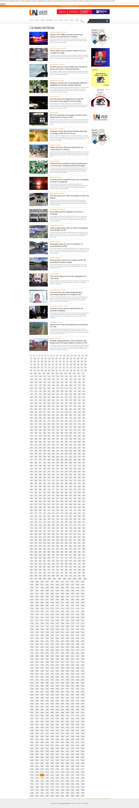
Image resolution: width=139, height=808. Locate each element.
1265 (52, 650)
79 (74, 367)
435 (79, 448)
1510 (67, 715)
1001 (54, 579)
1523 (77, 718)
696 (84, 507)
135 (75, 379)
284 (44, 415)
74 (56, 367)
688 (49, 507)
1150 (82, 617)
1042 (36, 590)
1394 (36, 686)
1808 (72, 796)
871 (53, 549)
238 (71, 403)
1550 (47, 727)
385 (31, 439)
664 (57, 501)
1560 (42, 730)
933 (40, 564)
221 (53, 400)
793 (53, 531)
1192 (72, 629)
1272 (31, 653)
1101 (57, 605)
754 (53, 522)
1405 (36, 689)
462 (84, 454)
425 (36, 448)
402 (49, 442)
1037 (67, 587)
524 (71, 468)
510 (66, 465)
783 (66, 528)
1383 (36, 683)
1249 (82, 644)
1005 (74, 579)
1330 (47, 668)
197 (62, 394)
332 (84, 424)
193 (44, 394)
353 (62, 430)
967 (75, 570)
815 (36, 537)
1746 (36, 781)
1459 (31, 704)
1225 (72, 638)
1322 (62, 665)
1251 (36, 647)
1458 (82, 701)
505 (44, 465)
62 (71, 364)
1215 (77, 635)
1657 (31, 757)
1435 (77, 695)
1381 (82, 680)
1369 (77, 677)
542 (36, 474)
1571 (42, 733)
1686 (67, 763)
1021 (42, 584)
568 (36, 480)
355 (71, 430)
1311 (62, 662)
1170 (72, 623)
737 (36, 519)
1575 (62, 733)
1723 (31, 775)
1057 (57, 593)
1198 (47, 632)
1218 (36, 638)
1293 (82, 656)
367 (66, 433)
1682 (47, 763)
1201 (62, 632)
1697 (67, 766)
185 (66, 391)
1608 (62, 742)
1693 (47, 766)
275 (62, 412)
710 (31, 513)
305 (79, 418)
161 (75, 385)
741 (53, 519)
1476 (62, 706)
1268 (67, 650)
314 (62, 421)
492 (44, 462)
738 (40, 519)
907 (40, 558)
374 (40, 436)
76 (63, 367)
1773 (62, 787)
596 (44, 486)
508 (57, 465)
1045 (52, 590)
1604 (42, 742)
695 (79, 507)
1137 (72, 614)
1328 (36, 668)
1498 (62, 712)
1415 (31, 692)
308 (36, 421)
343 (75, 427)
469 (57, 457)
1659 (42, 757)
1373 (42, 680)
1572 (47, 733)
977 (62, 573)
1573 (52, 733)
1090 (57, 602)
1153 (42, 620)
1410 (62, 689)
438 (36, 451)
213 (75, 397)
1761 (57, 784)
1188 (52, 629)
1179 (62, 626)
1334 (67, 668)
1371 (31, 680)
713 (44, 513)
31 (74, 358)
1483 (42, 709)
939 (66, 564)
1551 (52, 727)
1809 (77, 796)
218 (40, 400)
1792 (47, 793)
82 (85, 367)
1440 (47, 698)
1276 (52, 653)
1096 (31, 605)
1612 (82, 742)
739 (44, 519)
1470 (31, 706)
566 (84, 477)
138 (31, 382)
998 (40, 579)
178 (36, 391)
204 (36, 397)
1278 (62, 653)
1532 (67, 721)
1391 (77, 683)
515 (31, 468)
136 (79, 379)
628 (71, 492)
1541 (57, 724)
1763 (67, 784)
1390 (72, 683)
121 (71, 376)
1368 (72, 677)
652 (62, 498)
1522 (72, 718)
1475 (57, 706)
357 (79, 430)
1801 (36, 796)
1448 (31, 701)
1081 (67, 599)
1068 (57, 596)
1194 (82, 629)
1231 (47, 641)
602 (71, 486)
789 (36, 531)
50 (85, 361)
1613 (31, 745)
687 (44, 507)
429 (53, 448)
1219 (42, 638)
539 (79, 471)
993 (75, 576)
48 (78, 361)
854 (36, 546)
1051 (82, 590)
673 (40, 504)
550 (71, 474)
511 (71, 465)
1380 (77, 680)
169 (53, 388)
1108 (36, 608)
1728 (57, 775)
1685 (62, 763)
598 (53, 486)
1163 (36, 623)
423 (84, 445)
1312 (67, 662)
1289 (62, 656)
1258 (72, 647)
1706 (57, 769)
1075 (36, 599)
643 (79, 495)
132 (62, 379)
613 (62, 489)
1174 (36, 626)
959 (40, 570)
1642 (67, 751)
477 (36, 460)
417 (57, 445)
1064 (36, 596)
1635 (31, 751)
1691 (36, 766)
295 (36, 418)
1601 (82, 739)
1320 (52, 665)
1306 (36, 662)
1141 (36, 617)
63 (74, 364)
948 (49, 567)
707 (75, 510)
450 (31, 454)
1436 (82, 695)
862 (71, 546)
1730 (67, 775)
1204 (77, 632)
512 (75, 465)
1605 (47, 742)
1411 (67, 689)
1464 (57, 704)
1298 (52, 659)
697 (31, 510)
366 (62, 433)
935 (49, 564)
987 (49, 576)
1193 (77, 629)
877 (79, 549)
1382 (31, 683)
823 (71, 537)
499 (75, 462)
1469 (82, 704)
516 (36, 468)
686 (40, 507)
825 (79, 537)
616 (75, 489)
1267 (62, 650)
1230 (42, 641)
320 (31, 424)
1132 (47, 614)
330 (75, 424)
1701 (31, 769)
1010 (42, 582)
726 (44, 516)
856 (44, 546)
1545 (77, 724)
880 (36, 552)
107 (65, 373)
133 (66, 379)
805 (49, 534)
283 (40, 415)
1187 (47, 629)
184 (62, 391)
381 (71, 436)
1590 (82, 736)
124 (84, 376)
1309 (52, 662)
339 (57, 427)
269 (36, 412)
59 (60, 364)
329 (71, 424)
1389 (67, 683)
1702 (36, 769)
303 (71, 418)
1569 (31, 733)
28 (63, 358)
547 (57, 474)
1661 (52, 757)
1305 (31, 662)
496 (62, 462)
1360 (31, 677)
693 (71, 507)
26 (56, 358)
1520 (62, 718)
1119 (36, 611)
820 (57, 537)
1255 (57, 647)
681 (75, 504)
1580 (31, 736)
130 (53, 379)
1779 (36, 790)
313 (57, 421)
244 (40, 406)
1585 (57, 736)
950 (57, 567)
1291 (72, 656)
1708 (67, 769)
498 (71, 462)
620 (36, 492)
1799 (82, 793)
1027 (72, 584)
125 (31, 379)
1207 (36, 635)
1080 (62, 599)
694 (75, 507)
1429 (47, 695)
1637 (42, 751)
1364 (52, 677)
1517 (47, 718)
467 (49, 457)
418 (62, 445)
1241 (42, 644)
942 (79, 564)
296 (40, 418)
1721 (77, 772)
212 (71, 397)
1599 (72, 739)
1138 (77, 614)
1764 (72, 784)
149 (79, 382)
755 (57, 522)
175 (79, 388)
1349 (31, 674)
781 (57, 528)
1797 (72, 793)
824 (75, 537)
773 (79, 525)
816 (40, 537)
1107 (31, 608)
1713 (36, 772)
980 (75, 573)
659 (36, 501)
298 (49, 418)
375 (44, 436)
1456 (72, 701)
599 (57, 486)
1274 (42, 653)
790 (40, 531)
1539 (47, 724)
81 (82, 367)
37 (38, 361)
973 (44, 573)
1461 (42, 704)
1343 (57, 671)
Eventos (71, 20)
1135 (62, 614)
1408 (52, 689)
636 (49, 495)
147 (71, 382)
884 (53, 552)
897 (53, 555)
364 (53, 433)
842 (40, 543)
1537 (36, 724)
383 (79, 436)
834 (62, 540)
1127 (77, 611)
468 (53, 457)
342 (71, 427)
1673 (57, 760)
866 (31, 549)
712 (40, 513)
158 (62, 385)
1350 (36, 674)
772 (75, 525)
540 (84, 471)
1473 (47, 706)
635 (44, 495)
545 (49, 474)
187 (75, 391)
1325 (77, 665)
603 (75, 486)
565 (79, 477)
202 (84, 394)
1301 (67, 659)
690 (57, 507)
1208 (42, 635)
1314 (77, 662)
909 (49, 558)
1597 (62, 739)
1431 (57, 695)
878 (84, 549)
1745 (31, 781)
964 (62, 570)
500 (79, 462)
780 (53, 528)
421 (75, 445)
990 (62, 576)
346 (31, 430)
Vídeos (77, 20)
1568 (82, 730)
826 (84, 537)
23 (45, 358)
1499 (67, 712)
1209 (47, 635)
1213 (67, 635)
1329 (42, 668)
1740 (62, 778)
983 (31, 576)
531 (44, 471)
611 (53, 489)
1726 (47, 775)
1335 (72, 668)
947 (44, 567)
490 (36, 462)
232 (44, 403)
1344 (62, 671)
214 (79, 397)
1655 (77, 754)
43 (60, 361)
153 (40, 385)
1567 (77, 730)
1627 (47, 748)
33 (82, 358)
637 (53, 495)
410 (84, 442)
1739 (57, 778)
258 (44, 409)
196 (57, 394)
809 (66, 534)
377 (53, 436)
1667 (82, 757)
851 (79, 543)
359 (31, 433)
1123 (57, 611)
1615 (42, 745)
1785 (67, 790)
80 (78, 367)
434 (75, 448)
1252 (42, 647)
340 (62, 427)
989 (57, 576)
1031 (36, 587)
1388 (62, 683)
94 (71, 370)
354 (66, 430)
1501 (77, 712)
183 (57, 391)
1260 (82, 647)
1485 (52, 709)
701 (49, 510)
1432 (62, 695)
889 (75, 552)
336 (44, 427)
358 (84, 430)
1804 (52, 796)
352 (57, 430)
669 (79, 501)
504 (40, 465)
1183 (82, 626)
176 (84, 388)
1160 (77, 620)
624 (53, 492)
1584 (52, 736)
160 (71, 385)
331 (79, 424)
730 (62, 516)
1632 (72, 748)
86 (42, 370)
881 (40, 552)
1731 (72, 775)
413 (40, 445)
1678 (82, 760)
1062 (82, 593)
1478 (72, 706)
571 (49, 480)
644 (84, 495)
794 (57, 531)
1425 (82, 692)
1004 (69, 579)
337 (49, 427)
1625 (36, 748)
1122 (52, 611)
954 (75, 567)
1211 (57, 635)
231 (40, 403)
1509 (62, 715)
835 (66, 540)
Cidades (42, 20)
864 (79, 546)
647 (40, 498)
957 (31, 570)
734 (79, 516)
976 (57, 573)
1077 (47, 599)
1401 (72, 686)
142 (49, 382)
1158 (67, 620)
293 (84, 415)
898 (57, 555)
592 (84, 483)
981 (79, 573)
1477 (67, 706)
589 (71, 483)
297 (44, 418)
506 (49, 465)
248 (57, 406)
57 (53, 364)
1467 (72, 704)
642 (75, 495)
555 (36, 477)
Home (31, 20)
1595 (52, 739)
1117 (82, 608)
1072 (77, 596)
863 (75, 546)
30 (71, 358)
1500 (72, 712)
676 (53, 504)
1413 (77, 689)
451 (36, 454)
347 (36, 430)
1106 (82, 605)
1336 (77, 668)
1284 (36, 656)
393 (66, 439)
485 (71, 460)
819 (53, 537)
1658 (36, 757)
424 (31, 448)
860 (62, 546)
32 (78, 358)
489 (31, 462)
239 (75, 403)
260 (53, 409)
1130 (36, 614)
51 (31, 364)
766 (49, 525)
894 (40, 555)
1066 (47, 596)
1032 (42, 587)
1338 (31, 671)
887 (66, 552)
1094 (77, 602)
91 (60, 370)
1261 (31, 650)
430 (57, 448)
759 (75, 522)
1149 (77, 617)
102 (44, 373)
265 (75, 409)
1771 (52, 787)
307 (31, 421)
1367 (67, 677)
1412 (72, 689)
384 (84, 436)
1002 (59, 579)
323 (44, 424)
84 (34, 370)
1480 (82, 706)
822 (66, 537)
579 (84, 480)
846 (57, 543)
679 (66, 504)
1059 (67, 593)
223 (62, 400)
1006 (79, 579)
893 (36, 555)
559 (53, 477)
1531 (62, 721)
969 (84, 570)
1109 (42, 608)
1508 (57, 715)
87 (45, 370)
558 (49, 477)
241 (84, 403)
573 (57, 480)
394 (71, 439)
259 (49, 409)
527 (84, 468)
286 (53, 415)
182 (53, 391)
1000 (49, 579)
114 (40, 376)
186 (71, 391)
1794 (57, 793)
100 (35, 373)
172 (66, 388)
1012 (52, 582)
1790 (36, 793)
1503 (31, 715)
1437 (31, 698)
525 (75, 468)
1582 (42, 736)
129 (49, 379)
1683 (52, 763)
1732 (77, 775)
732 (71, 516)
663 (53, 501)
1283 (31, 656)
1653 (67, 754)
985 (40, 576)
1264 (47, 650)
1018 (82, 582)
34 (85, 358)
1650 (52, 754)
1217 (31, 638)
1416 (36, 692)
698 (36, 510)
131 (57, 379)
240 (79, 403)
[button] (61, 11)
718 (66, 513)
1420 (57, 692)
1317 (36, 665)
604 (79, 486)
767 (53, 525)
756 (62, 522)
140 (40, 382)
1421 (62, 692)
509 (62, 465)
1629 (57, 748)
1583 (47, 736)
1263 (42, 650)
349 (44, 430)
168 (49, 388)
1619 (62, 745)
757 (66, 522)
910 (53, 558)
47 (74, 361)
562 (66, 477)
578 (79, 480)
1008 (31, 582)
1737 (47, 778)
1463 (52, 704)
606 (31, 489)
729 (57, 516)
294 (31, 418)
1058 (62, 593)
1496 (52, 712)
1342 (52, 671)
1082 (72, 599)
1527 (42, 721)
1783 (57, 790)
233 (49, 403)
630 (79, 492)
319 (84, 421)
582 (40, 483)
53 (38, 364)
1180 (67, 626)
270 (40, 412)
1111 (52, 608)
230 (36, 403)
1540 (52, 724)
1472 (42, 706)
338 (53, 427)
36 (34, 361)
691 (62, 507)
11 (61, 355)
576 (71, 480)
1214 (72, 635)
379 (62, 436)
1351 (42, 674)
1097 (36, 605)
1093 (72, 602)
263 (66, 409)
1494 (42, 712)
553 (84, 474)
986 (44, 576)
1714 (42, 772)
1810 (82, 796)
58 (56, 364)
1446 (77, 698)
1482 (36, 709)
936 (53, 564)
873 (62, 549)
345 (84, 427)
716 (57, 513)
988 (53, 576)
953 (71, 567)
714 (49, 513)
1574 (57, 733)
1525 (31, 721)
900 (66, 555)
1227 (82, 638)
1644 (77, 751)
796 (66, 531)
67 (31, 367)
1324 (72, 665)
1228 (31, 641)
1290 (67, 656)
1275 (47, 653)
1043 (42, 590)
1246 (67, 644)
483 (62, 460)
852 (84, 543)
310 (44, 421)
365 (57, 433)
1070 (67, 596)
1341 (47, 671)
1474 (52, 706)
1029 (82, 584)
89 (53, 370)
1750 (57, 781)
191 (36, 394)
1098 (42, 605)
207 (49, 397)
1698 (72, 766)
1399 (62, 686)
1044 (47, 590)
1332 (57, 668)
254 (84, 406)
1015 (67, 582)
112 (31, 376)
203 (31, 397)
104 (52, 373)
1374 (47, 680)
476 (31, 460)
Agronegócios (49, 20)
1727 (52, 775)
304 (75, 418)
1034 (52, 587)
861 (66, 546)
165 (36, 388)
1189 (57, 629)
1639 (52, 751)
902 (75, 555)
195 (53, 394)
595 (40, 486)
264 (71, 409)
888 (71, 552)
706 (71, 510)
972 (40, 573)
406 (66, 442)
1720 (72, 772)
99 (31, 373)
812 (79, 534)
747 (79, 519)
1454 (62, 701)
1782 (52, 790)
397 (84, 439)
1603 (36, 742)
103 (48, 373)
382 (75, 436)
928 (75, 561)
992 (71, 576)
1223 (62, 638)
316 (71, 421)
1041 (31, 590)
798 (75, 531)
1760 (52, 784)
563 (71, 477)
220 (49, 400)
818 (49, 537)
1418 (47, 692)
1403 (82, 686)
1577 (72, 733)
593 (31, 486)
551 (75, 474)
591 (79, 483)
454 (49, 454)
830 (44, 540)
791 (44, 531)
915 (75, 558)
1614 (36, 745)
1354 (57, 674)
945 (36, 567)
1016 (72, 582)
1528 (47, 721)
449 (84, 451)
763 (36, 525)
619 (31, 492)
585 (53, 483)
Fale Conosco (82, 20)
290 (71, 415)
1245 (62, 644)
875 (71, 549)
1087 (42, 602)
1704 (47, 769)
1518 (52, 718)
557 (44, 477)
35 (31, 361)
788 (31, 531)
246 (49, 406)
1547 (31, 727)
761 (84, 522)
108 (70, 373)
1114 (67, 608)
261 (57, 409)
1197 (42, 632)
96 (78, 370)
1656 (82, 754)
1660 (47, 757)
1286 (47, 656)
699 (40, 510)
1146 (62, 617)
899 (62, 555)
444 (62, 451)
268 (31, 412)
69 (38, 367)
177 (31, 391)
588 (66, 483)
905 (31, 558)
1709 (72, 769)
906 (36, 558)
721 (79, 513)
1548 (36, 727)
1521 (67, 718)
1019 (31, 584)
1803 (47, 796)
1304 (82, 659)
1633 (77, 748)
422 (79, 445)
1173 (31, 626)
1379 (72, 680)
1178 (57, 626)
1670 (42, 760)
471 (66, 457)
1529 (52, 721)
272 (49, 412)
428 (49, 448)
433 (71, 448)
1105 (77, 605)
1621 (72, 745)
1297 (47, 659)
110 (78, 373)
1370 (82, 677)
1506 (47, 715)
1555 (72, 727)
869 (44, 549)
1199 (52, 632)
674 (44, 504)
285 (49, 415)
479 (44, 460)
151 (31, 385)
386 (36, 439)
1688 (77, 763)
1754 (77, 781)
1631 (67, 748)
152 (36, 385)
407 (71, 442)
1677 (77, 760)
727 (49, 516)
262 (62, 409)
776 (36, 528)
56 (49, 364)
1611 (77, 742)
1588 (72, 736)
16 (79, 355)
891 (84, 552)
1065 (42, 596)
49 (82, 361)
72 (49, 367)
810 (71, 534)
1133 (52, 614)
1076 (42, 599)
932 (36, 564)
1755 (82, 781)
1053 (36, 593)
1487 (62, 709)
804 (44, 534)
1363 (47, 677)
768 (57, 525)
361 (40, 433)
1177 (52, 626)
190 (31, 394)
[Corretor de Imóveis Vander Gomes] (100, 37)
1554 (67, 727)
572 (53, 480)
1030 (31, 587)
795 (62, 531)
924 (57, 561)
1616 (47, 745)
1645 (82, 751)
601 (66, 486)
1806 (62, 796)
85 (38, 370)
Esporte (37, 20)
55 (45, 364)
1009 (36, 582)
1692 (42, 766)
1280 (72, 653)
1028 (77, 584)
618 (84, 489)
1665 (72, 757)
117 (53, 376)
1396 (47, 686)
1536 (31, 724)
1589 (77, 736)
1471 (36, 706)
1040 (82, 587)
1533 (72, 721)
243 (36, 406)
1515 (36, 718)
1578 (77, 733)
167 (44, 388)
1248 (77, 644)
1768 (36, 787)
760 (79, 522)
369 (75, 433)
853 (31, 546)
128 (44, 379)
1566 (72, 730)
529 (36, 471)
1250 (31, 647)
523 (66, 468)
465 (40, 457)
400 (40, 442)
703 (57, 510)
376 (49, 436)
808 (62, 534)
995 (84, 576)
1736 (42, 778)
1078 (52, 599)
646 (36, 498)
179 (40, 391)
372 (31, 436)
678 (62, 504)
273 (53, 412)
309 (40, 421)
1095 (82, 602)
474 (79, 457)
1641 (62, 751)
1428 (42, 695)
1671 (47, 760)
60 (63, 364)
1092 (67, 602)
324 (49, 424)
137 (84, 379)
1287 (52, 656)
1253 (47, 647)
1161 (82, 620)
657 (84, 498)
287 (57, 415)
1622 (77, 745)
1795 (62, 793)
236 (62, 403)
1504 (36, 715)
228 (84, 400)
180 (44, 391)
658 (31, 501)
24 (49, 358)
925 (62, 561)
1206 (31, 635)
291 (75, 415)
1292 (77, 656)
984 (36, 576)
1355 (62, 674)
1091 (62, 602)
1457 (77, 701)
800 (84, 531)
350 (49, 430)
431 (62, 448)
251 (71, 406)
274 (57, 412)
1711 (82, 769)
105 (57, 373)
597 (49, 486)
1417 (42, 692)
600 (62, 486)
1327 (31, 668)
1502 (82, 712)
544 (44, 474)
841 (36, 543)
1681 (42, 763)
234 (53, 403)
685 (36, 507)
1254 (52, 647)
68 (34, 367)
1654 (72, 754)
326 (57, 424)
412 (36, 445)
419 (66, 445)
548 (62, 474)
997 (36, 579)
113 (36, 376)
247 (53, 406)
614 (66, 489)
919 (36, 561)
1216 (82, 635)
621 (40, 492)
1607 (57, 742)
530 (40, 471)
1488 (67, 709)
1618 (57, 745)
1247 (72, 644)
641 (71, 495)
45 (67, 361)
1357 (72, 674)
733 (75, 516)
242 (31, 406)
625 (57, 492)
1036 (62, 587)
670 (84, 501)
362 (44, 433)
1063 (31, 596)
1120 (42, 611)
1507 (52, 715)
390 (53, 439)
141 (44, 382)
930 (84, 561)
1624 (31, 748)
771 (71, 525)
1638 (47, 751)
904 (84, 555)
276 (66, 412)
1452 (52, 701)
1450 (42, 701)
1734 (31, 778)
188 (79, 391)
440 (44, 451)
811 (75, 534)
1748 (47, 781)
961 (49, 570)
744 (66, 519)
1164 (42, 623)
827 (31, 540)
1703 (42, 769)
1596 (57, 739)
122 (75, 376)
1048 (67, 590)
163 (84, 385)
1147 (67, 617)
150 (84, 382)
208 (53, 397)
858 (53, 546)
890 (79, 552)
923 (53, 561)
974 (49, 573)
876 (75, 549)
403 (53, 442)
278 (75, 412)
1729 (62, 775)
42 (56, 361)
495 (57, 462)
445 (66, 451)
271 (44, 412)
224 (66, 400)
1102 (62, 605)
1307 (42, 662)
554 (31, 477)
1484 (47, 709)
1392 (82, 683)
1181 (72, 626)
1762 (62, 784)
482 (57, 460)
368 (71, 433)
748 (84, 519)
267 (84, 409)
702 (53, 510)
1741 (67, 778)
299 (53, 418)
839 (84, 540)
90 (56, 370)
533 (53, 471)
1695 (57, 766)
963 (57, 570)
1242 (47, 644)
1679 (31, 763)
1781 (47, 790)
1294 (31, 659)
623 (49, 492)
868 (40, 549)
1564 (62, 730)
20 (34, 358)
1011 (47, 582)
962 (53, 570)
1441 (52, 698)
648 (44, 498)
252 (75, 406)
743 (62, 519)
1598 (67, 739)
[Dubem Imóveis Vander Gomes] (100, 57)
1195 (31, 632)
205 (40, 397)
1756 (31, 784)
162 (79, 385)
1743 (77, 778)
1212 (62, 635)
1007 (84, 579)
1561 (47, 730)
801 (31, 534)
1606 (52, 742)
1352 (47, 674)
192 (40, 394)
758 (71, 522)
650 (53, 498)
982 (84, 573)
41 (53, 361)
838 (79, 540)
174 (75, 388)
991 (66, 576)
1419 (52, 692)
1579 (82, 733)
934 (44, 564)
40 (49, 361)
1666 (77, 757)
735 (84, 516)
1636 (36, 751)
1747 (42, 781)
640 (66, 495)
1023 (52, 584)
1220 (47, 638)
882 (44, 552)
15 (75, 355)
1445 (72, 698)
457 (62, 454)
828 (36, 540)
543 (40, 474)
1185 (36, 629)
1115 (72, 608)
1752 (67, 781)
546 (53, 474)
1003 (64, 579)
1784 (62, 790)
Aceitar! (3, 4)
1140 (31, 617)
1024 (57, 584)
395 (75, 439)
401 (44, 442)
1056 (52, 593)
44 (63, 361)
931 (31, 564)
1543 (67, 724)
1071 (72, 596)
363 (49, 433)
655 (75, 498)
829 (40, 540)
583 (44, 483)
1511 (72, 715)
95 (74, 370)
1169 (67, 623)
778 (44, 528)
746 (75, 519)
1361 (36, 677)
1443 (62, 698)
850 (75, 543)
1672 (52, 760)
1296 (42, 659)
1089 (52, 602)
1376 (57, 680)
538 (75, 471)
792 (49, 531)
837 (75, 540)
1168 (62, 623)
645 (31, 498)
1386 (52, 683)
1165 (47, 623)
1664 (67, 757)
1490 (77, 709)
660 (40, 501)
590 (75, 483)
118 (57, 376)
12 (64, 355)
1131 (42, 614)
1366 (62, 677)
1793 (52, 793)
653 (66, 498)
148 (75, 382)
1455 (67, 701)
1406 (42, 689)
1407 (47, 689)
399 (36, 442)
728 (53, 516)
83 (31, 370)
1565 (67, 730)
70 (42, 367)
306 (84, 418)
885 (57, 552)
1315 (82, 662)
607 (36, 489)
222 (57, 400)
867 (36, 549)
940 (71, 564)
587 (62, 483)
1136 (67, 614)
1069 (62, 596)
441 (49, 451)
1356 (67, 674)
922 (49, 561)
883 (49, 552)
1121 (47, 611)
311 (49, 421)
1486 (57, 709)
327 (62, 424)
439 (40, 451)
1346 (72, 671)
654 (71, 498)
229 (31, 403)
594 (36, 486)
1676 (72, 760)
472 (71, 457)
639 (62, 495)
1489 (72, 709)
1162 (31, 623)
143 (53, 382)
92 (63, 370)
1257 (67, 647)
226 (75, 400)
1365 (57, 677)
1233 (57, 641)
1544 (72, 724)
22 (42, 358)
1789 (31, 793)
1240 (36, 644)
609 (44, 489)
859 (57, 546)
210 (62, 397)
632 (31, 495)
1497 (57, 712)
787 (84, 528)
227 (79, 400)
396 (79, 439)
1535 (82, 721)
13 (68, 355)
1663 (62, 757)
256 (36, 409)
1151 (31, 620)
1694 (52, 766)
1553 (62, 727)
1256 (62, 647)
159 (66, 385)
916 (79, 558)
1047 (62, 590)
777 (40, 528)
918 (31, 561)
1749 (52, 781)
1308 (47, 662)
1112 (57, 608)
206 (44, 397)
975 (53, 573)
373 (36, 436)
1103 (67, 605)
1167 (57, 623)
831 (49, 540)
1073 (82, 596)
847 (62, 543)
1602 (31, 742)
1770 (47, 787)
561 (62, 477)
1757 (36, 784)
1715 (47, 772)
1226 (77, 638)
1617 (52, 745)
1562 (52, 730)
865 (84, 546)
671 (31, 504)
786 (79, 528)
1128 (82, 611)
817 (44, 537)
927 (71, 561)
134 (71, 379)
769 (62, 525)
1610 (72, 742)
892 (31, 555)
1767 (31, 787)
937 (57, 564)
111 (83, 373)
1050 (77, 590)
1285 (42, 656)
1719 (67, 772)
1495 (47, 712)
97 (82, 370)
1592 (36, 739)
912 (62, 558)
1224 (67, 638)
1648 (42, 754)
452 (40, 454)
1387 (57, 683)
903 (79, 555)
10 (57, 355)
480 (49, 460)
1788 (82, 790)
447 (75, 451)
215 (84, 397)
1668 (31, 760)
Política (61, 20)
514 (84, 465)
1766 (82, 784)
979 (71, 573)
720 (75, 513)
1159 (72, 620)
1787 (77, 790)
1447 (82, 698)
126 (36, 379)
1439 (42, 698)
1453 (57, 701)
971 (36, 573)
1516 (42, 718)
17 (82, 355)
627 (66, 492)
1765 (77, 784)
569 (40, 480)
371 (84, 433)
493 (49, 462)
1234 (62, 641)
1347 (77, 671)
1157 (62, 620)
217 (36, 400)
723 (31, 516)
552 (79, 474)
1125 (67, 611)
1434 (72, 695)
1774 (67, 787)
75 (60, 367)
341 (66, 427)
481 (53, 460)
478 (40, 460)
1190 (62, 629)
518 (44, 468)
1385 (47, 683)
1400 (67, 686)
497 (66, 462)
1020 (36, 584)
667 (71, 501)
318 (79, 421)
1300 (62, 659)
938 (62, 564)
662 (49, 501)
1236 (72, 641)
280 (84, 412)
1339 (36, 671)
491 (40, 462)
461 (79, 454)
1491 (82, 709)
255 (31, 409)
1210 (52, 635)
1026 (67, 584)
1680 (36, 763)
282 (36, 415)
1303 (77, 659)
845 (53, 543)
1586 (62, 736)
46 (71, 361)
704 (62, 510)
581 (36, 483)
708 (79, 510)
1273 (36, 653)
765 (44, 525)
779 (49, 528)
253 (79, 406)
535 (62, 471)
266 (79, 409)
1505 (42, 715)
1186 (42, 629)
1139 (82, 614)
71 (45, 367)
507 (53, 465)
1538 (42, 724)
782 (62, 528)
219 (44, 400)
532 (49, 471)
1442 (57, 698)
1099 (47, 605)
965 (66, 570)
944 (31, 567)
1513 (82, 715)
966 (71, 570)
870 (49, 549)
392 (62, 439)
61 (67, 364)
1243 (52, 644)
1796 (67, 793)
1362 (42, 677)
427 (44, 448)
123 (79, 376)
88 (49, 370)
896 (49, 555)
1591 (31, 739)
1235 (67, 641)
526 (79, 468)
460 (75, 454)
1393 (31, 686)
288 (62, 415)
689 (53, 507)
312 (53, 421)
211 (66, 397)
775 (31, 528)
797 (71, 531)
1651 (57, 754)
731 (66, 516)
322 (40, 424)
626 (62, 492)
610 (49, 489)
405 (62, 442)
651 (57, 498)
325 (53, 424)
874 (66, 549)
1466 (67, 704)
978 (66, 573)
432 (66, 448)
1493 (36, 712)
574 (62, 480)
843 (44, 543)
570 (44, 480)
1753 (72, 781)
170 (57, 388)
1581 (36, 736)
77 (67, 367)
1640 (57, 751)
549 (66, 474)
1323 (67, 665)
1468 (77, 704)
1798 (77, 793)
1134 (57, 614)
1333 (62, 668)
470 (62, 457)
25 (53, 358)
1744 (82, 778)
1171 (77, 623)
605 (84, 486)
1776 (77, 787)
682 (79, 504)
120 (66, 376)
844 (49, 543)
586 (57, 483)
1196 (36, 632)
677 (57, 504)
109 (74, 373)
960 (44, 570)
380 (66, 436)
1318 (42, 665)
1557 (82, 727)
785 (75, 528)
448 (79, 451)
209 (57, 397)
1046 (57, 590)
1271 (82, 650)
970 (31, 573)
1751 (62, 781)
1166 (52, 623)
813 (84, 534)
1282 (82, 653)
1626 (42, 748)
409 (79, 442)
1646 (31, 754)
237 (66, 403)
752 (44, 522)
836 (71, 540)
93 (67, 370)
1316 (31, 665)
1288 (57, 656)
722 (84, 513)
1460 (36, 704)
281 (31, 415)
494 (53, 462)
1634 (82, 748)
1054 (42, 593)
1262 (36, 650)
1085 (31, 602)
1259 (77, 647)
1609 (67, 742)
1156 (57, 620)
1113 (62, 608)
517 (40, 468)
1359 (82, 674)
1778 (31, 790)
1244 (57, 644)
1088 (47, 602)
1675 (67, 760)
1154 (47, 620)
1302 (72, 659)
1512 (77, 715)
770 (66, 525)
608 (40, 489)
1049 (72, 590)
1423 (72, 692)
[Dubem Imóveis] (83, 11)
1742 (72, 778)
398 (31, 442)
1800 (31, 796)
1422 (67, 692)
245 (44, 406)
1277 (57, 653)
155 (49, 385)
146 (66, 382)
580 (31, 483)
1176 (47, 626)
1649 (47, 754)
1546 (82, 724)
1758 (42, 784)
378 (57, 436)
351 (53, 430)
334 (36, 427)
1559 (36, 730)
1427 (36, 695)
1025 (62, 584)
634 (40, 495)
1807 (67, 796)
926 (66, 561)
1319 (47, 665)
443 (57, 451)
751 (40, 522)
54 (42, 364)
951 (62, 567)
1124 (62, 611)
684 (31, 507)
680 (71, 504)
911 (57, 558)
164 (31, 388)
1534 (77, 721)
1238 (82, 641)
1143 (47, 617)
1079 (57, 599)
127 (40, 379)
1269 (72, 650)
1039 (77, 587)
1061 (77, 593)
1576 (67, 733)
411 (31, 445)
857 (49, 546)
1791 (42, 793)
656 (79, 498)
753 (49, 522)
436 (84, 448)
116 (49, 376)
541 (31, 474)
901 (71, 555)
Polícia (66, 20)
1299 (57, 659)
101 (39, 373)
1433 (67, 695)
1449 (36, 701)
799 (79, 531)
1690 (31, 766)
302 (66, 418)
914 (71, 558)
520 (53, 468)
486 (75, 460)
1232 (52, 641)
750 (36, 522)
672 (36, 504)
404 (57, 442)
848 (66, 543)
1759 (47, 784)
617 (79, 489)
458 (66, 454)
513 (79, 465)
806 (53, 534)
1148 (72, 617)
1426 (31, 695)
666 (66, 501)
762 (31, 525)
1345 (67, 671)
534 (57, 471)
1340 (42, 671)
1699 (77, 766)
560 (57, 477)
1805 (57, 796)
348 (40, 430)
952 (66, 567)
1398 (57, 686)
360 (36, 433)
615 (71, 489)
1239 (31, 644)
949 (53, 567)
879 (31, 552)
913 (66, 558)
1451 (47, 701)
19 (31, 358)
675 (49, 504)
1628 (52, 748)
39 (45, 361)
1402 (77, 686)
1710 (77, 769)
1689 (82, 763)
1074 (31, 599)
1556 (77, 727)
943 (84, 564)
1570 (36, 733)
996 (31, 579)
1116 (77, 608)
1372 (36, 680)
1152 (36, 620)
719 (71, 513)
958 (36, 570)
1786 (72, 790)
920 (40, 561)
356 (75, 430)
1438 (36, 698)
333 (31, 427)
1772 (57, 787)
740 (49, 519)
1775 (72, 787)
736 (31, 519)
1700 (82, 766)
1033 (47, 587)
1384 (42, 683)
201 (79, 394)
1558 (31, 730)
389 (49, 439)
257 (40, 409)
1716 (52, 772)
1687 (72, 763)
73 (53, 367)
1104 (72, 605)
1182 (77, 626)
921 (44, 561)
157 (57, 385)
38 (42, 361)
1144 (52, 617)
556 (40, 477)
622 (44, 492)
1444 (67, 698)
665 (62, 501)
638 (57, 495)
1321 (57, 665)
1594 (47, 739)
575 (66, 480)
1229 (36, 641)
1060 (72, 593)
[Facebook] (100, 117)
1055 (47, 593)
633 (36, 495)
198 (66, 394)
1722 (82, 772)
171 (62, 388)
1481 (31, 709)
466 (44, 457)
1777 (82, 787)
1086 (36, 602)
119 (62, 376)
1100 (52, 605)
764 (40, 525)
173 (71, 388)
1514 (31, 718)
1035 (57, 587)
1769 (42, 787)
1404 (31, 689)
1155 (52, 620)
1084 (82, 599)
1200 (57, 632)
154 (44, 385)
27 (60, 358)
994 (79, 576)
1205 (82, 632)
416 (53, 445)
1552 (57, 727)
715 (53, 513)
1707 (62, 769)
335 (40, 427)
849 (71, 543)
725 (40, 516)
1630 (62, 748)
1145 (57, 617)
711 (36, 513)
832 (53, 540)
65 (82, 364)
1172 (82, 623)
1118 (31, 611)
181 (49, 391)
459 (71, 454)
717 (62, 513)
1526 (36, 721)
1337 (82, 668)
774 (84, 525)
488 (84, 460)
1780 (42, 790)
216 (31, 400)
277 (71, 412)
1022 (47, 584)
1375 (52, 680)
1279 (67, 653)
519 (49, 468)
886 (62, 552)
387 (40, 439)
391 (57, 439)
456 (57, 454)
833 (57, 540)
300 (57, 418)
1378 (67, 680)
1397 (52, 686)
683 (84, 504)
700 (44, 510)
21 (38, 358)
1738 (52, 778)
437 (31, 451)
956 (84, 567)
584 (49, 483)
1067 (52, 596)
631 (84, 492)
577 (75, 480)
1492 (31, 712)
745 (71, 519)
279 (79, 412)
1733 (82, 775)
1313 (72, 662)
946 (40, 567)
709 (84, 510)
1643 (72, 751)
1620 (67, 745)
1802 (42, 796)
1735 (36, 778)
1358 (77, 674)
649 (49, 498)
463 (31, 457)
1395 (42, 686)
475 (84, 457)
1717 (57, 772)
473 (75, 457)
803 (40, 534)
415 (49, 445)
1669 (36, 760)
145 (62, 382)
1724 (36, 775)
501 (84, 462)
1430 (52, 695)
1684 (57, 763)
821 (62, 537)
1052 (31, 593)
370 (79, 433)
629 (75, 492)
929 (79, 561)
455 (53, 454)
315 (66, 421)
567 (31, 480)
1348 (82, 671)
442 (53, 451)
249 (62, 406)
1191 (67, 629)
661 (44, 501)
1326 (82, 665)
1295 (36, 659)
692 (66, 507)
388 (44, 439)
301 (62, 418)
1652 (62, 754)
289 (66, 415)
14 (71, 355)
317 (75, 421)
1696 (62, 766)
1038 (72, 587)
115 (44, 376)
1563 (57, 730)
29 (67, 358)
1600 (77, 739)
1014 (62, 582)
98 (85, 370)
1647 (36, 754)
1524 (82, 718)
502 (31, 465)
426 (40, 448)
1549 (42, 727)
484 (66, 460)
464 (36, 457)
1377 (62, 680)
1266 (57, 650)
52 (34, 364)
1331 (52, 668)
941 (75, 564)
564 (75, 477)
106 (61, 373)
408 (75, 442)
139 (36, 382)
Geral (56, 20)
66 (85, 364)
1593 (42, 739)
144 (57, 382)
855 (40, 546)
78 (71, 367)
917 (84, 558)
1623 (82, 745)
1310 (57, 662)
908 (44, 558)
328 (66, 424)
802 (36, 534)
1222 (57, 638)
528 (31, 471)
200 (75, 394)
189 (84, 391)
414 (44, 445)
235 (57, 403)
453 (44, 454)
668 (75, 501)
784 (71, 528)
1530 (57, 721)
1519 (57, 718)
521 (57, 468)
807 (57, 534)
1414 (82, 689)
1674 (62, 760)
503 (36, 465)
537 (71, 471)
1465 (62, 704)
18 (86, 355)
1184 (31, 629)
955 (79, 567)
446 (71, 451)
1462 (47, 704)
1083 (77, 599)
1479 (77, 706)
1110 (47, 608)
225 (71, 400)
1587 (67, 736)
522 (62, 468)
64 (78, 364)
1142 (42, 617)
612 (57, 489)
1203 (72, 632)
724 (36, 516)
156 (53, 385)
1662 (57, 757)
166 (40, 388)
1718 (62, 772)
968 (79, 570)
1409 (57, 689)
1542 (62, 724)
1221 (52, 638)
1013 (57, 582)
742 (57, 519)
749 (31, 522)
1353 (52, 674)
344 (79, 427)
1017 (77, 582)
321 (36, 424)
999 (44, 579)
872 (57, 549)
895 (44, 555)
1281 (77, 653)
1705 (52, 769)
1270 (77, 650)
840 (31, 543)
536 (66, 471)
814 (31, 537)
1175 (42, 626)
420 (71, 445)
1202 (67, 632)
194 (49, 394)
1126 (72, 611)
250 (66, 406)
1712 (31, 772)
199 (71, 394)
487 (79, 460)
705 (66, 510)
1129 (31, 614)
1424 (77, 692)
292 (79, 415)
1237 (77, 641)
